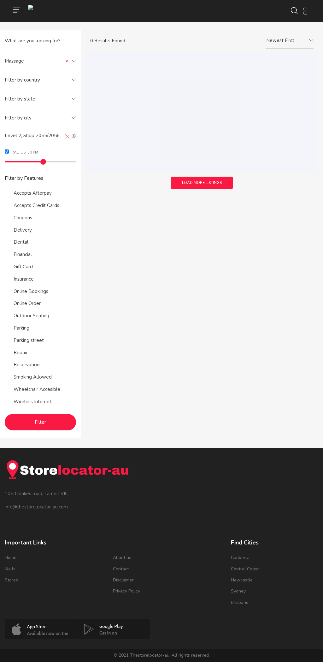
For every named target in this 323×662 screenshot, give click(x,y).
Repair (20, 352)
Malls (10, 569)
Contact (121, 569)
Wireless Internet (32, 401)
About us (122, 558)
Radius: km (24, 152)
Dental (21, 242)
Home (10, 558)
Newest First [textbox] (280, 40)
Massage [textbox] (36, 61)
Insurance (24, 279)
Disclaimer (123, 580)
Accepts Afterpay (33, 193)
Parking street (29, 340)
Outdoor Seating (31, 316)
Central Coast (245, 569)
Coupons (23, 218)
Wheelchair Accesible (37, 389)
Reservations (28, 364)
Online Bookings (31, 291)
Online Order (27, 303)
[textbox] (40, 80)
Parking (21, 328)
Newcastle (242, 580)
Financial (23, 254)
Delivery (23, 230)
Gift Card (23, 267)
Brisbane (240, 602)
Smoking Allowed (33, 377)
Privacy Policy (126, 591)
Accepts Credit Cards (36, 205)
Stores (11, 580)
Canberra (240, 558)
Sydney (238, 591)
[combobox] (40, 61)
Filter (40, 422)
